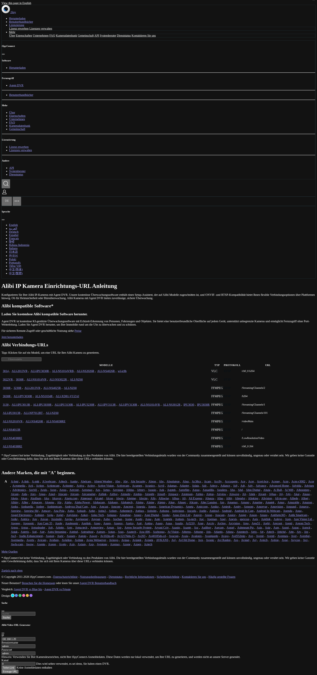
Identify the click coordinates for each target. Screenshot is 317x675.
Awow (30, 544)
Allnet (304, 498)
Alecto (120, 498)
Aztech (148, 544)
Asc (196, 527)
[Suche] (6, 183)
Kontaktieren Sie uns (144, 35)
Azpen (137, 544)
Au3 (13, 536)
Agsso (196, 489)
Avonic (210, 540)
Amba (14, 506)
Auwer (93, 536)
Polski (12, 259)
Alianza (209, 498)
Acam (207, 481)
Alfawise (163, 498)
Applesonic (71, 523)
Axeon (52, 544)
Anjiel (59, 515)
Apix (255, 519)
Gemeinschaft (86, 35)
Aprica (130, 523)
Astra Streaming (57, 531)
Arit (50, 527)
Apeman (212, 519)
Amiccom (202, 506)
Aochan (117, 519)
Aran (200, 523)
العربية (13, 228)
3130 (6, 404)
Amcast (103, 506)
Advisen (309, 485)
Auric (60, 536)
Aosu (148, 519)
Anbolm (151, 510)
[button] (4, 194)
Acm (285, 481)
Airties (199, 494)
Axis (72, 544)
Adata (195, 485)
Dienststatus (124, 35)
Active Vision (106, 485)
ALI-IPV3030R (23, 396)
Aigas (42, 494)
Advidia (296, 485)
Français (14, 238)
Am (222, 502)
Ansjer (242, 515)
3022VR (8, 379)
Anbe (92, 510)
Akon (24, 498)
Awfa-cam (17, 544)
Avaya (225, 536)
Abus (186, 481)
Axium (82, 544)
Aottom (179, 519)
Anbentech (126, 510)
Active (91, 485)
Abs (161, 481)
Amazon (307, 502)
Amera (152, 506)
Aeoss (62, 489)
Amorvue (261, 506)
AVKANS (162, 540)
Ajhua (272, 494)
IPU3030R (203, 404)
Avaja (184, 536)
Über (12, 35)
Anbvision (178, 510)
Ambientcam (54, 506)
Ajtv (288, 494)
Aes (97, 489)
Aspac (295, 527)
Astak (14, 531)
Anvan (44, 519)
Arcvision (234, 523)
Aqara (159, 523)
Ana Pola (59, 510)
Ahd (240, 489)
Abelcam (86, 481)
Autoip (82, 536)
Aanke (74, 481)
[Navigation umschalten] (17, 201)
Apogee (15, 523)
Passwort (6, 649)
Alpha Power (82, 502)
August (50, 536)
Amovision (276, 506)
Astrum (100, 531)
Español (13, 235)
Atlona (230, 531)
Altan (171, 502)
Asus (121, 531)
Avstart (245, 540)
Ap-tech (191, 519)
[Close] (2, 633)
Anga (298, 510)
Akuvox (56, 498)
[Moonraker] (16, 595)
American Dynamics (171, 506)
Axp (91, 544)
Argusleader (38, 527)
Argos (14, 527)
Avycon (295, 540)
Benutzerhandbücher (21, 21)
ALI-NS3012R (172, 404)
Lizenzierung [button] (16, 25)
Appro (107, 523)
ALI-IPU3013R (21, 404)
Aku (46, 498)
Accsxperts (231, 481)
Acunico (150, 485)
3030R (20, 379)
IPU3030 (188, 404)
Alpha (68, 502)
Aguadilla (208, 489)
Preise (77, 330)
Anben (113, 510)
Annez (137, 515)
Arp (119, 527)
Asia (259, 527)
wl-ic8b (122, 371)
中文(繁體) (16, 273)
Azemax (115, 544)
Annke (166, 515)
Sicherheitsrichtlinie (168, 576)
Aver (294, 536)
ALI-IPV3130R (128, 404)
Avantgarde (211, 536)
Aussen (71, 536)
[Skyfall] (20, 595)
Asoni (285, 527)
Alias (220, 498)
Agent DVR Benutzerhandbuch (98, 583)
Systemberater (108, 35)
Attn (291, 531)
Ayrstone (102, 544)
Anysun (95, 519)
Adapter (184, 485)
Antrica (25, 519)
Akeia (14, 498)
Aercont (74, 489)
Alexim (143, 498)
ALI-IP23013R (12, 412)
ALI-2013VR (20, 371)
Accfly (218, 481)
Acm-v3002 (298, 481)
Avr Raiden (224, 540)
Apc (201, 519)
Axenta (41, 544)
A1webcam (49, 481)
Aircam (74, 494)
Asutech (131, 531)
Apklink (266, 519)
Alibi (229, 498)
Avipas (125, 540)
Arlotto (60, 527)
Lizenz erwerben (19, 28)
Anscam (220, 515)
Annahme (125, 515)
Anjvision (72, 515)
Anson (253, 515)
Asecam (219, 527)
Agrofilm (184, 489)
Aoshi (138, 519)
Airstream (187, 494)
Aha (232, 489)
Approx (118, 523)
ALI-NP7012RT (33, 412)
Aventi (270, 536)
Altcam (193, 502)
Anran (208, 515)
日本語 (13, 251)
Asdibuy (206, 527)
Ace (243, 481)
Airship (137, 494)
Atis (208, 531)
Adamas (172, 485)
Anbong (164, 510)
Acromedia (18, 485)
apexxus (244, 519)
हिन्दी (11, 241)
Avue (285, 540)
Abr (125, 481)
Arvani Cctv (161, 527)
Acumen (137, 485)
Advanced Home (279, 485)
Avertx (30, 540)
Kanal (4, 660)
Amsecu (304, 506)
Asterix (25, 531)
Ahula (266, 489)
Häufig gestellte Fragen (221, 576)
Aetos (106, 489)
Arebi (266, 523)
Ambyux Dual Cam (76, 506)
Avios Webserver (96, 540)
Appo (97, 523)
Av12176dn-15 (126, 536)
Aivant (262, 494)
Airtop (210, 494)
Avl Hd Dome (186, 540)
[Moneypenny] (23, 595)
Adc (204, 485)
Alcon (109, 498)
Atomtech (242, 531)
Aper (223, 519)
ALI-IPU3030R (39, 371)
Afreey (141, 489)
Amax (281, 502)
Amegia (140, 506)
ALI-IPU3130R (63, 404)
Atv (299, 531)
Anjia (50, 515)
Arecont (277, 523)
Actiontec (68, 485)
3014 (6, 371)
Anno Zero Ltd (181, 515)
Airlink (102, 494)
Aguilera (222, 489)
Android (227, 510)
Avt (254, 540)
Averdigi (305, 536)
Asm (276, 527)
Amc (93, 506)
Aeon (53, 489)
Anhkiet (39, 515)
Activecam (123, 485)
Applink (86, 523)
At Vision (173, 531)
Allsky (15, 502)
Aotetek (167, 519)
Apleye (278, 519)
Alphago (113, 502)
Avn (200, 540)
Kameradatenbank (66, 35)
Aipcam (62, 494)
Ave (250, 536)
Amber (40, 506)
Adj (235, 485)
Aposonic (28, 523)
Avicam (41, 540)
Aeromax (87, 489)
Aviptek (136, 540)
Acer (251, 481)
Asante (187, 527)
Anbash (81, 510)
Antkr (14, 519)
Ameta (189, 506)
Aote (157, 519)
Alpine (150, 502)
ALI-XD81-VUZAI (67, 396)
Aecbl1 (33, 489)
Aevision (118, 489)
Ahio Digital (253, 489)
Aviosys (113, 540)
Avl (173, 540)
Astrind (73, 531)
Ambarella (27, 506)
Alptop (161, 502)
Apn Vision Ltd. (303, 519)
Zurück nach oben (12, 570)
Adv (250, 485)
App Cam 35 (44, 523)
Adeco (213, 485)
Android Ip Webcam (268, 510)
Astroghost (87, 531)
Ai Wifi (289, 489)
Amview (16, 510)
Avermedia (17, 540)
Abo (117, 481)
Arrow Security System (138, 527)
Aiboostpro (302, 489)
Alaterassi (86, 498)
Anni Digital (151, 515)
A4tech (63, 481)
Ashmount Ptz (245, 527)
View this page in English (16, 3)
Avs (236, 540)
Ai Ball (277, 489)
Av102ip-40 (107, 536)
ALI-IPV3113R (106, 404)
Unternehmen (41, 35)
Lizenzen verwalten (40, 28)
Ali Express (195, 498)
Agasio (152, 489)
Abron (152, 481)
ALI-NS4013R (11, 429)
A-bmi (14, 481)
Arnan (110, 527)
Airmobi (125, 494)
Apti (139, 523)
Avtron (275, 540)
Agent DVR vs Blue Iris (28, 589)
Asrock (306, 527)
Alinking (253, 498)
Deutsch (14, 231)
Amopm (248, 506)
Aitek (252, 494)
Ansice (231, 515)
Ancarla (191, 510)
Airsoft (161, 494)
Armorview (97, 527)
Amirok (226, 506)
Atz (306, 531)
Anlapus (111, 515)
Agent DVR (16, 85)
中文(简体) (16, 269)
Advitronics (19, 489)
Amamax (232, 502)
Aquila (179, 523)
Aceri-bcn (262, 481)
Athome (198, 531)
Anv (34, 519)
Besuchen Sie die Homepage (38, 583)
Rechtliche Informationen (139, 576)
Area (246, 523)
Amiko (215, 506)
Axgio (62, 544)
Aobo (106, 519)
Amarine (257, 502)
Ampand (291, 506)
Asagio (176, 527)
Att (261, 531)
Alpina (139, 502)
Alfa (153, 498)
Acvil (161, 485)
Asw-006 (144, 531)
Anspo (263, 515)
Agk (161, 489)
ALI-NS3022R (58, 379)
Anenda (287, 510)
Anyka (68, 519)
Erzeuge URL (10, 671)
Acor (311, 481)
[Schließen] (3, 54)
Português (15, 262)
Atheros (186, 531)
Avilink (79, 540)
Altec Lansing (209, 502)
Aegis (43, 489)
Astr (42, 531)
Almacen (36, 502)
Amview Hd (31, 510)
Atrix (254, 531)
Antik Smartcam (297, 515)
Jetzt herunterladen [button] (12, 337)
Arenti (288, 523)
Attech (270, 531)
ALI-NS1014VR (36, 379)
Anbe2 (102, 510)
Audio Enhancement (31, 536)
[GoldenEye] (27, 595)
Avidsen (54, 540)
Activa (80, 485)
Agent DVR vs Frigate (57, 589)
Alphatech (127, 502)
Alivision (266, 498)
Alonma (49, 502)
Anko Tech (97, 515)
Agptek (171, 489)
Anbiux (139, 510)
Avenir (260, 536)
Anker (84, 515)
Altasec (182, 502)
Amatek (269, 502)
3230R (17, 387)
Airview (221, 494)
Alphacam (99, 502)
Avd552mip (238, 536)
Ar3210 (190, 523)
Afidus (130, 489)
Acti (30, 485)
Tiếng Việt (15, 266)
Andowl (214, 510)
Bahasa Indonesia (19, 245)
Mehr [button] (12, 32)
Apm (288, 519)
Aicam (15, 494)
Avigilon (67, 540)
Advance (261, 485)
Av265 (141, 536)
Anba (70, 510)
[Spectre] (12, 595)
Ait (244, 494)
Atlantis (218, 531)
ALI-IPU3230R (85, 404)
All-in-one (281, 498)
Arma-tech (81, 527)
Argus (24, 527)
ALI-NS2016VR (13, 421)
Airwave (234, 494)
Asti (34, 531)
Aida (24, 494)
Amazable (293, 502)
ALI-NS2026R (85, 371)
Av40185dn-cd (157, 536)
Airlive (114, 494)
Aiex (33, 494)
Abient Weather (103, 481)
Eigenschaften (24, 35)
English (13, 225)
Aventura (282, 536)
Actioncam (53, 485)
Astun (111, 531)
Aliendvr (240, 498)
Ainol (51, 494)
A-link (25, 481)
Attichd (281, 531)
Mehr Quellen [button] (9, 551)
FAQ (52, 35)
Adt (242, 485)
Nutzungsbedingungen (93, 576)
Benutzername (9, 642)
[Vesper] (31, 595)
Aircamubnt (88, 494)
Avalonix (196, 536)
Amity (237, 506)
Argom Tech (302, 523)
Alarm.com (70, 498)
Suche (6, 617)
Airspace (173, 494)
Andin (202, 510)
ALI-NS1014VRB (63, 371)
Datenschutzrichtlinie (65, 576)
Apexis (233, 519)
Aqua (168, 523)
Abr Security (138, 481)
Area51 (256, 523)
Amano (245, 502)
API (96, 35)
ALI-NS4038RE (55, 421)
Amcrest (128, 506)
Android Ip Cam (244, 510)
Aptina (148, 523)
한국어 (13, 255)
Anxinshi (56, 519)
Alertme (131, 498)
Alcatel (99, 498)
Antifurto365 (277, 515)
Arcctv (210, 523)
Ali (184, 498)
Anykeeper (81, 519)
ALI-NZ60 (76, 379)
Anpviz (197, 515)
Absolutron (173, 481)
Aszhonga (159, 531)
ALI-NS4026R (106, 371)
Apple (58, 523)
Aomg (128, 519)
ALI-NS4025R (52, 387)
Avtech (263, 540)
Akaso (306, 494)
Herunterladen (17, 18)
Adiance (225, 485)
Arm (69, 527)
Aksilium (35, 498)
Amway (46, 510)
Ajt (281, 494)
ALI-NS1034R (44, 396)
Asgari (230, 527)
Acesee (275, 481)
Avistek (148, 540)
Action (40, 485)
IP (2, 635)
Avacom (173, 536)
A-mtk (35, 481)
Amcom (115, 506)
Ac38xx (196, 481)
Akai (296, 494)
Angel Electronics (21, 515)
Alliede (294, 498)
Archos (221, 523)
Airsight (149, 494)
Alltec (24, 502)
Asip (267, 527)
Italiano (13, 248)
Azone (126, 544)
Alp (59, 502)
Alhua (175, 498)
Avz (305, 540)
